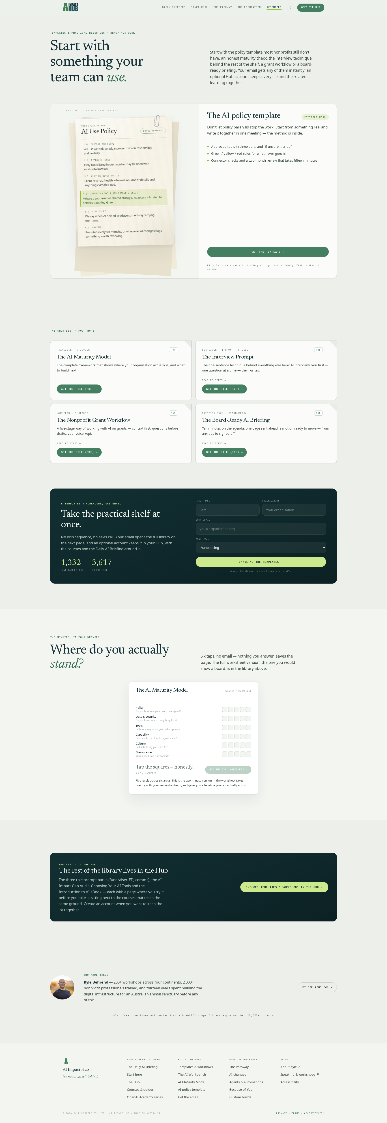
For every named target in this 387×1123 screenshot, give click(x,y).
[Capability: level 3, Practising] (236, 736)
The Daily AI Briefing (142, 1067)
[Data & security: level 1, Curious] (224, 718)
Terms (295, 1113)
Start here (199, 7)
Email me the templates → (261, 561)
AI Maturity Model (191, 1082)
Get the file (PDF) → (79, 389)
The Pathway (222, 7)
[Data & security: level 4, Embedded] (242, 718)
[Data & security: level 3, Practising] (236, 718)
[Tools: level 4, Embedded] (242, 727)
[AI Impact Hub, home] (71, 7)
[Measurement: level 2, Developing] (230, 754)
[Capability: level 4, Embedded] (242, 736)
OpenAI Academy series (145, 1097)
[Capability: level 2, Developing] (230, 736)
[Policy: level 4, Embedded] (242, 709)
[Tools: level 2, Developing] (230, 727)
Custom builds (240, 1097)
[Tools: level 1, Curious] (224, 727)
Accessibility (289, 1082)
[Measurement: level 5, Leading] (248, 754)
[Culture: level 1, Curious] (224, 745)
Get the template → (268, 251)
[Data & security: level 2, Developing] (230, 718)
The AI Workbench (192, 1074)
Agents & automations (246, 1082)
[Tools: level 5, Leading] (248, 727)
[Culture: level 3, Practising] (236, 745)
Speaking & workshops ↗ (299, 1074)
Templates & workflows (195, 1067)
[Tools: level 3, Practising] (236, 727)
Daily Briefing (173, 7)
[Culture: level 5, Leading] (248, 745)
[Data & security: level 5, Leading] (248, 718)
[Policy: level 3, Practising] (236, 709)
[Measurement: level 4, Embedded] (242, 754)
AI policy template (191, 1089)
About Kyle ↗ (290, 1067)
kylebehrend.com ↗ (317, 987)
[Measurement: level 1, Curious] (224, 754)
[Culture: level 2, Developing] (230, 745)
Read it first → (214, 380)
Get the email (188, 1097)
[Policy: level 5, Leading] (248, 709)
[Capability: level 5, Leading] (248, 736)
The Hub (133, 1082)
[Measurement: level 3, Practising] (236, 754)
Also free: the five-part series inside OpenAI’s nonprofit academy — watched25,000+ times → (193, 1015)
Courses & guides (140, 1089)
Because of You (240, 1089)
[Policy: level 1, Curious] (224, 709)
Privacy (281, 1113)
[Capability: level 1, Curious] (224, 736)
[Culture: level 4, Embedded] (242, 745)
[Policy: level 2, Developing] (230, 709)
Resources (274, 7)
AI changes (237, 1074)
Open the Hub (310, 7)
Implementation (249, 7)
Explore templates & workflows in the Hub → (284, 887)
